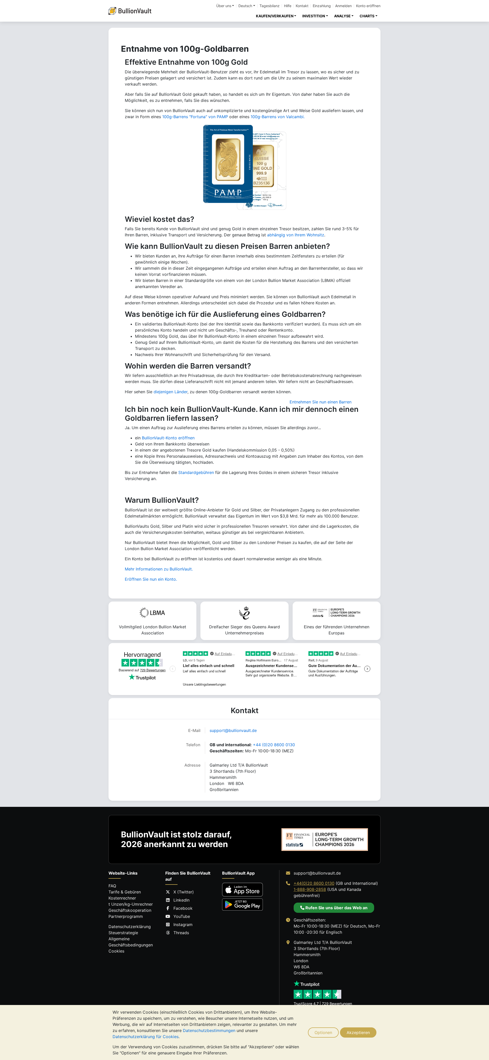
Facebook (183, 908)
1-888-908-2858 (310, 889)
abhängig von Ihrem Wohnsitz (295, 234)
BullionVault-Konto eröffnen (168, 437)
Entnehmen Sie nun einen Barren (320, 401)
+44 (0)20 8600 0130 (274, 744)
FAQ (112, 885)
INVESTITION (313, 16)
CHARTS (367, 16)
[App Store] (242, 889)
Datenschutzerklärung (129, 926)
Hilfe (287, 6)
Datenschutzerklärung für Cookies (146, 1036)
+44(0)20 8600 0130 (314, 883)
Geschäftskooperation (129, 910)
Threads (181, 932)
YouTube (181, 916)
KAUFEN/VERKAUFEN (274, 16)
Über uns (223, 6)
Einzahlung (322, 6)
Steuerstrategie (123, 932)
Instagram (183, 924)
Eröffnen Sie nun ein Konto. (151, 579)
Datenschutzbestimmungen (209, 1030)
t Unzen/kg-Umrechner (130, 904)
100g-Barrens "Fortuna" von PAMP (195, 116)
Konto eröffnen (368, 6)
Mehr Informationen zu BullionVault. (159, 569)
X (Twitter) (183, 891)
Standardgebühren (196, 472)
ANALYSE (342, 16)
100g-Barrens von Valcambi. (278, 116)
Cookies (116, 951)
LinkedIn (181, 900)
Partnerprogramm (125, 916)
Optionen (323, 1032)
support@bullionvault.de (233, 730)
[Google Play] (242, 904)
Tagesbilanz (270, 6)
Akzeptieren (358, 1032)
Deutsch (245, 6)
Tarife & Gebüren (124, 891)
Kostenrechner (122, 898)
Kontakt (302, 6)
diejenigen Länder (170, 391)
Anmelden (343, 6)
